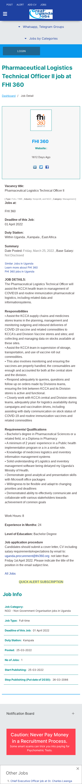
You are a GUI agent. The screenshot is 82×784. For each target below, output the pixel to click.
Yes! (37, 395)
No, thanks (45, 395)
